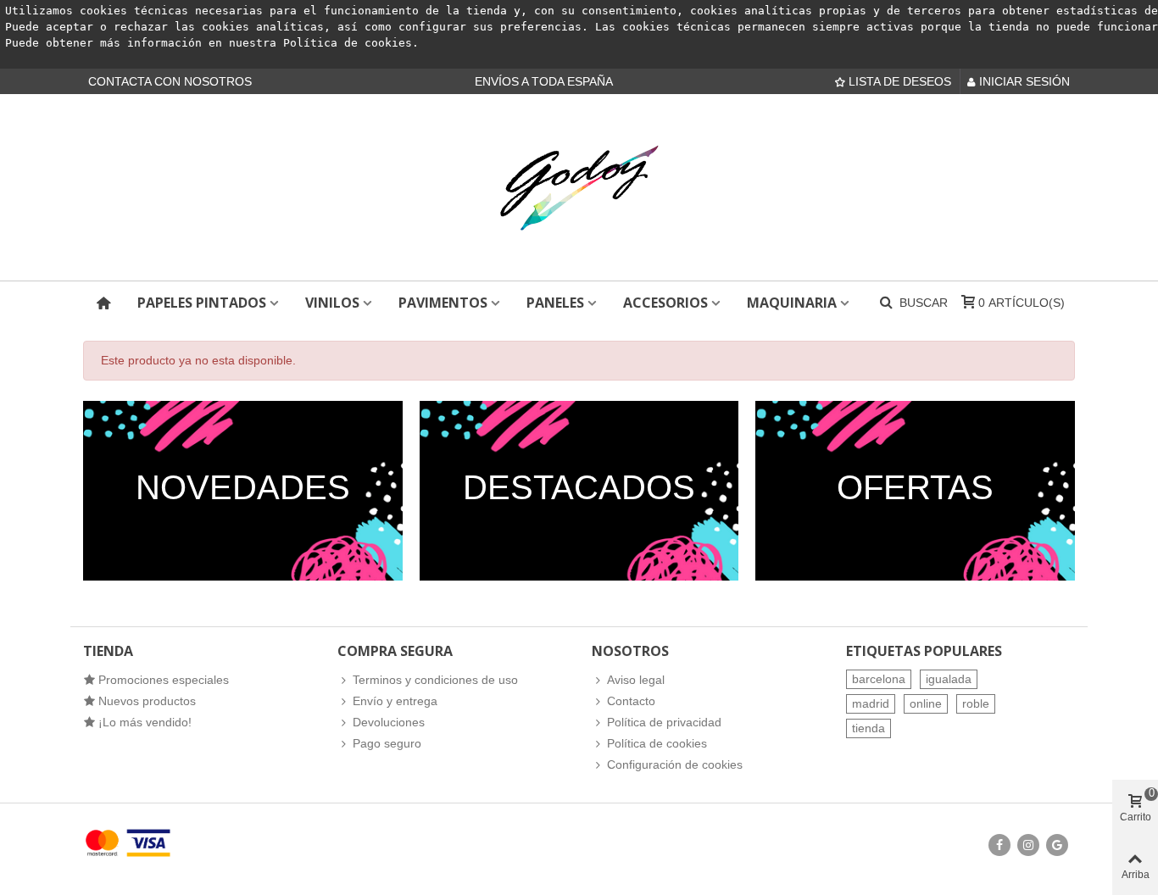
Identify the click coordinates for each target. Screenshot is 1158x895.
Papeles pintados (201, 302)
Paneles (555, 302)
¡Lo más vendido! (145, 722)
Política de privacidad (664, 722)
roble (975, 703)
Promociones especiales (163, 680)
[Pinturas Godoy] (579, 187)
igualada (948, 679)
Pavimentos (442, 302)
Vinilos (332, 302)
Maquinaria (792, 302)
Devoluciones (389, 722)
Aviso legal (636, 680)
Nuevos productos (147, 701)
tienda (868, 728)
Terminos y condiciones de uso (435, 680)
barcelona (878, 679)
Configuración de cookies (675, 764)
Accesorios (665, 302)
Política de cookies (347, 42)
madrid (870, 703)
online (926, 703)
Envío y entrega (395, 701)
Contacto (631, 701)
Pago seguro (387, 743)
